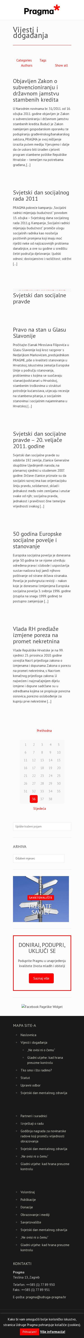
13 (42, 760)
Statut (25, 1078)
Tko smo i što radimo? (36, 1070)
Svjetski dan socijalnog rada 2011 (41, 195)
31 (25, 791)
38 (50, 799)
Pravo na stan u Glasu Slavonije (39, 332)
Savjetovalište (31, 1222)
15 (58, 760)
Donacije (27, 1207)
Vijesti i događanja (34, 1042)
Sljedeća (39, 808)
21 (25, 776)
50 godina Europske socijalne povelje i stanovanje (37, 540)
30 (58, 783)
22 (34, 776)
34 (50, 791)
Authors (26, 65)
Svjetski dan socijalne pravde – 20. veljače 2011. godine (39, 440)
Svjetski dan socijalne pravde (39, 298)
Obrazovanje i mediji (35, 1215)
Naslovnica (28, 1035)
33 (42, 791)
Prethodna (44, 730)
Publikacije (28, 1199)
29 (50, 783)
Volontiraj (28, 1192)
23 (42, 776)
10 (58, 752)
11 (25, 760)
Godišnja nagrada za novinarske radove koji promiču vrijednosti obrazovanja (43, 1136)
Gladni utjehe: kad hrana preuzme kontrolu (45, 1060)
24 (50, 776)
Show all (61, 65)
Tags (42, 60)
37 (42, 799)
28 (42, 783)
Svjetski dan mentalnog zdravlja (44, 1093)
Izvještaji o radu (32, 1123)
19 (50, 768)
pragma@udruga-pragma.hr (46, 1297)
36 (34, 799)
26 (25, 783)
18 (42, 768)
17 (34, 768)
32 (34, 791)
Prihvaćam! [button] (30, 1332)
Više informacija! (52, 1332)
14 (50, 760)
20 (58, 768)
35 (58, 791)
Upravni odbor (31, 1085)
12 (34, 760)
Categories (24, 60)
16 (25, 768)
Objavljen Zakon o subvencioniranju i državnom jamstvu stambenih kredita (36, 90)
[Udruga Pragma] (42, 10)
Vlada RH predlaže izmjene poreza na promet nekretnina (36, 635)
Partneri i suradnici (34, 1116)
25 (58, 776)
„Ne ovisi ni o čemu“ (41, 1050)
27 (34, 783)
